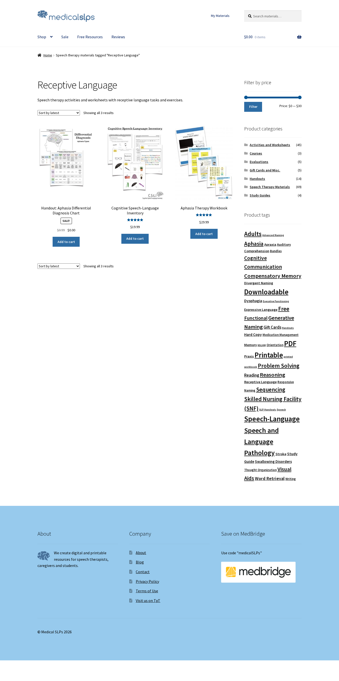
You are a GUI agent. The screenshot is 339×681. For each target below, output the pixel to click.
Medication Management (281, 335)
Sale (64, 36)
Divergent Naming (258, 283)
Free (283, 308)
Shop (41, 36)
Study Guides (260, 195)
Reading (251, 375)
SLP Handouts (267, 409)
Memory (250, 345)
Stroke (280, 454)
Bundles (276, 251)
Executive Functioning (276, 301)
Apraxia (270, 244)
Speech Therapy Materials (270, 187)
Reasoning (272, 374)
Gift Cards (272, 327)
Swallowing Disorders (273, 461)
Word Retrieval (270, 478)
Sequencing (270, 389)
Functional (256, 318)
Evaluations (259, 162)
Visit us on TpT (148, 600)
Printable (269, 355)
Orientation (275, 345)
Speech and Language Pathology (261, 441)
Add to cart (66, 242)
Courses (256, 153)
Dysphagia (253, 300)
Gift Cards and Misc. (265, 170)
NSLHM (262, 345)
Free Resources (90, 36)
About (141, 552)
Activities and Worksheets (270, 145)
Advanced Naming (273, 235)
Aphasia (254, 243)
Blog (140, 562)
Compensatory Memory (272, 275)
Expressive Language (260, 309)
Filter (253, 106)
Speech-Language (272, 418)
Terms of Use (147, 590)
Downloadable (266, 291)
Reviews (118, 36)
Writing (290, 479)
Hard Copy (253, 334)
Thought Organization (260, 470)
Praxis (249, 356)
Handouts (257, 178)
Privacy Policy (147, 581)
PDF (290, 343)
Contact (143, 571)
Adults (253, 234)
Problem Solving (278, 365)
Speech (281, 409)
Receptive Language (260, 382)
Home (47, 55)
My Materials (220, 15)
